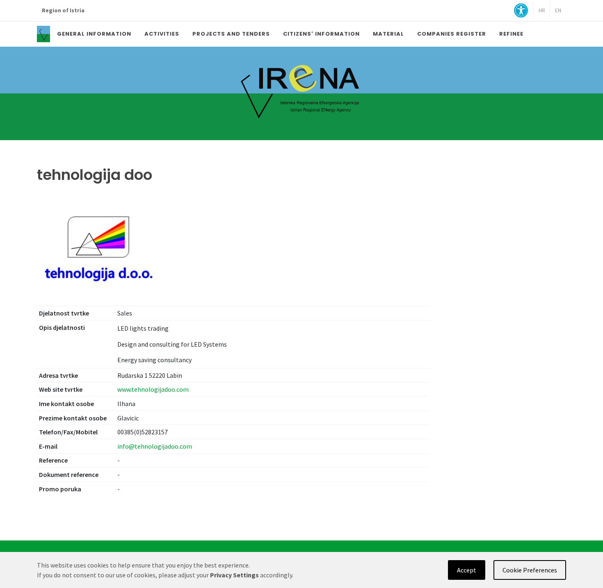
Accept (466, 570)
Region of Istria (63, 10)
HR (542, 10)
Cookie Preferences (529, 570)
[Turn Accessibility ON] (521, 11)
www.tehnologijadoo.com (153, 389)
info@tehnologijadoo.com (154, 446)
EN (558, 10)
